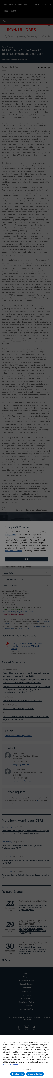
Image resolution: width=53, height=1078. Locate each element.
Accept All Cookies (35, 1074)
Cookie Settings (26, 1069)
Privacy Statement (11, 1064)
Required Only (17, 1074)
